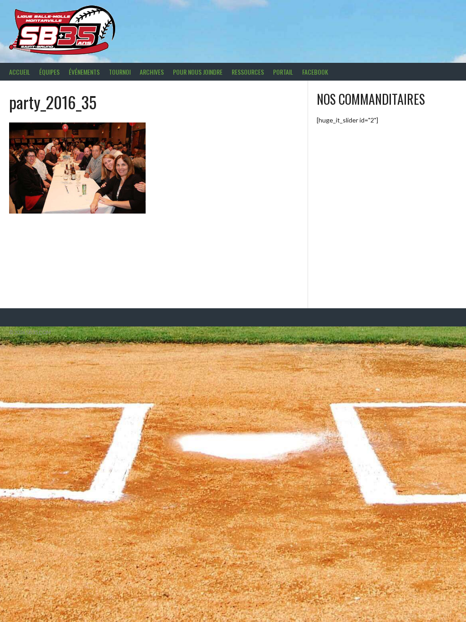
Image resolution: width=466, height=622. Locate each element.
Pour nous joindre (198, 71)
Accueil (19, 71)
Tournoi (120, 71)
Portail (283, 71)
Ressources (248, 71)
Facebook (315, 71)
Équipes (49, 71)
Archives (152, 71)
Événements (84, 71)
